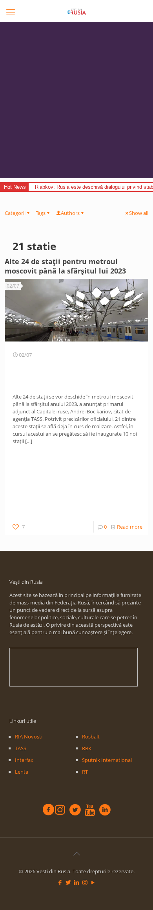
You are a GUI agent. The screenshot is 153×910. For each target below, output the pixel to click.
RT (85, 771)
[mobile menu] (10, 11)
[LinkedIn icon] (77, 882)
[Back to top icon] (76, 854)
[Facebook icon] (60, 882)
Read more (129, 526)
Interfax (24, 759)
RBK (86, 748)
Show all (138, 212)
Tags (41, 212)
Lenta (21, 771)
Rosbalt (91, 736)
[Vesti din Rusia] (76, 11)
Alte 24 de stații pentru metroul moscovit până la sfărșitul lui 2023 (65, 266)
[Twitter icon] (68, 882)
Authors (70, 212)
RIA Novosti (28, 736)
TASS (20, 748)
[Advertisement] (76, 102)
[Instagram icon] (85, 882)
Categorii (15, 212)
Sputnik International (107, 759)
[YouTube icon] (93, 882)
